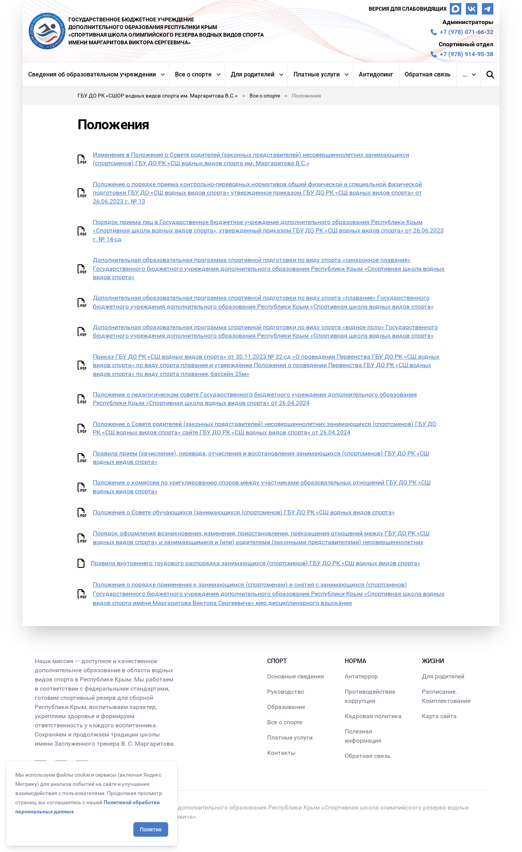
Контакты (281, 752)
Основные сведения (295, 676)
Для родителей (252, 74)
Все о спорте (193, 74)
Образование (286, 707)
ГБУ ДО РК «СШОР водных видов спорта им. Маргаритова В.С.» (158, 96)
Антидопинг (376, 74)
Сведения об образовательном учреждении (92, 74)
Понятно (151, 829)
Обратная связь (428, 74)
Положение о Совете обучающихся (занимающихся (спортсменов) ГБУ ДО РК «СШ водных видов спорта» (244, 512)
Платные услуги (316, 74)
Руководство (285, 691)
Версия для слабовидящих (408, 9)
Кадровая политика (373, 716)
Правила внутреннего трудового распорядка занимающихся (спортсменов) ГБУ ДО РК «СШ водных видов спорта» (255, 563)
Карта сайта (439, 716)
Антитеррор (361, 676)
